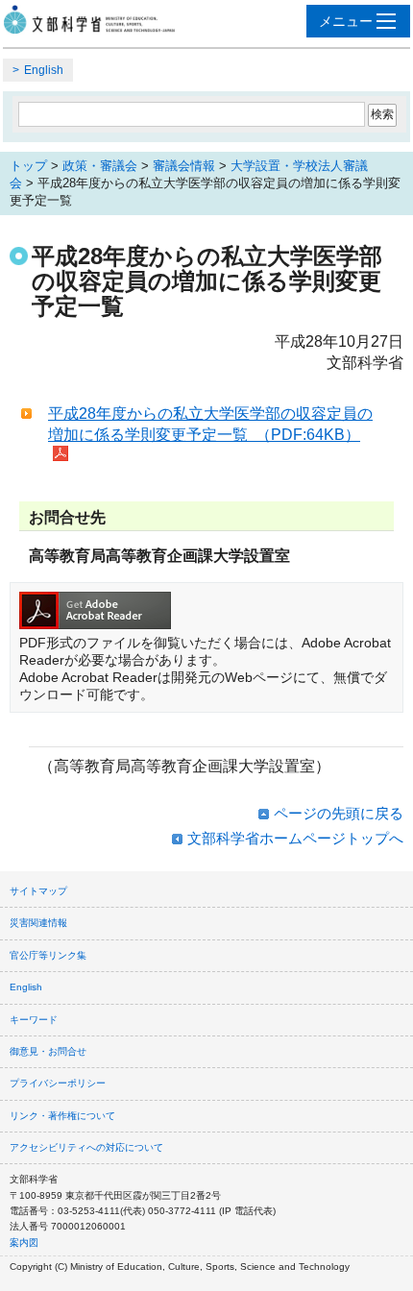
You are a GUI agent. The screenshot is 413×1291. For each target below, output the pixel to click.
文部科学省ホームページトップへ (295, 838)
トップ (28, 165)
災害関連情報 (38, 922)
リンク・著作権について (62, 1115)
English (43, 70)
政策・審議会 (99, 165)
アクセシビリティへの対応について (86, 1147)
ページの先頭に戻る (338, 813)
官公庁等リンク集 (48, 955)
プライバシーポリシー (58, 1083)
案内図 (24, 1242)
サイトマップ (38, 891)
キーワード (34, 1019)
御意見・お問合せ (48, 1051)
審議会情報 (184, 165)
